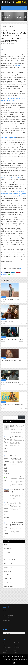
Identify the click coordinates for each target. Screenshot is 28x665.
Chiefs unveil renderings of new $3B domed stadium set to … (17, 491)
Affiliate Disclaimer (8, 615)
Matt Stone (13, 137)
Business (6, 548)
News (5, 575)
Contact (5, 613)
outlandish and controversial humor (11, 177)
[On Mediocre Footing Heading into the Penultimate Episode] (10, 375)
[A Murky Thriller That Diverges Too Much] (10, 332)
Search (4, 414)
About (4, 610)
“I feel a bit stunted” (15, 477)
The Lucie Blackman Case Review (11, 360)
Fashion (6, 556)
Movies (12, 43)
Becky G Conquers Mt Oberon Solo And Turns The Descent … (17, 438)
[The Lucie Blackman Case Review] (10, 353)
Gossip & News (8, 559)
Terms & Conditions (8, 623)
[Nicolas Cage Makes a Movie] (10, 312)
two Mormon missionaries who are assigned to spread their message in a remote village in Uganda (14, 193)
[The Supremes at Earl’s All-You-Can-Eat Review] (10, 397)
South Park (8, 265)
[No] (26, 659)
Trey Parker (4, 137)
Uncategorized (8, 586)
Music (5, 571)
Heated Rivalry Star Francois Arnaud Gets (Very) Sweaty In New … (16, 457)
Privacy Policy (7, 620)
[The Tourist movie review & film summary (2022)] (10, 290)
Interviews (7, 563)
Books (5, 544)
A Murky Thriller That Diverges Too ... (12, 339)
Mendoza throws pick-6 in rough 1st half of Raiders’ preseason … (17, 426)
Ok (14, 662)
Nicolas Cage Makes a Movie (9, 321)
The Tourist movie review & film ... (11, 299)
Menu (3, 8)
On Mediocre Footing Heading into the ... (13, 382)
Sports (5, 578)
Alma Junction (18, 65)
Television (6, 582)
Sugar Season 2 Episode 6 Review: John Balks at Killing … (16, 504)
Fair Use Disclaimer (8, 618)
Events (6, 552)
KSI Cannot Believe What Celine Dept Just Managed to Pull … (16, 524)
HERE (20, 268)
